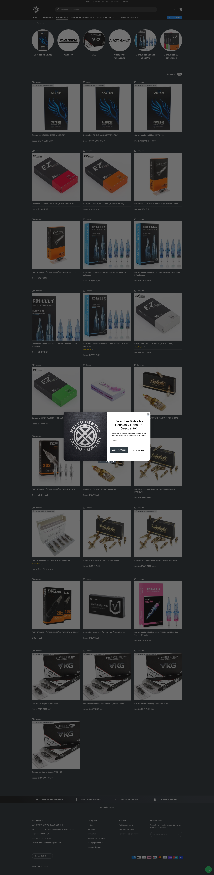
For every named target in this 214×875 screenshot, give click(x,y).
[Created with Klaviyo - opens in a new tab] (107, 462)
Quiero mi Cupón (119, 450)
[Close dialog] (148, 414)
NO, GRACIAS (138, 450)
